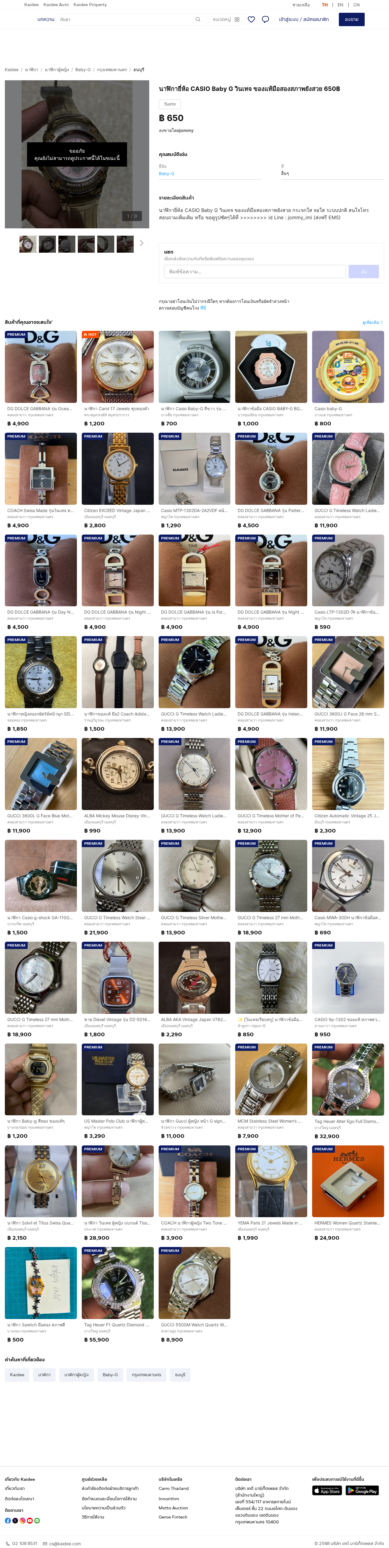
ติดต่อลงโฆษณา (19, 1499)
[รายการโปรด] (251, 19)
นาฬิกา (31, 69)
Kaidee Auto (56, 5)
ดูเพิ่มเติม (371, 322)
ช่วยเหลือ (301, 4)
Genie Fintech (173, 1517)
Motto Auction (173, 1508)
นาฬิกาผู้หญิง (57, 69)
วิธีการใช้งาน (93, 1517)
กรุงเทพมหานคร (112, 69)
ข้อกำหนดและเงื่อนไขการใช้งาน (109, 1499)
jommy (186, 130)
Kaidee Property (90, 5)
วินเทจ (170, 104)
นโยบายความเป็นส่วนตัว (104, 1508)
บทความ (45, 19)
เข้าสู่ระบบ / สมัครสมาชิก (304, 19)
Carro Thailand (174, 1488)
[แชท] (265, 19)
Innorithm (169, 1499)
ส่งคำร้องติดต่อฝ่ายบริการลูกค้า (110, 1488)
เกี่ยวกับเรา (15, 1488)
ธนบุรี (138, 69)
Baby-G (83, 69)
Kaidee (31, 5)
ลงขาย (352, 19)
